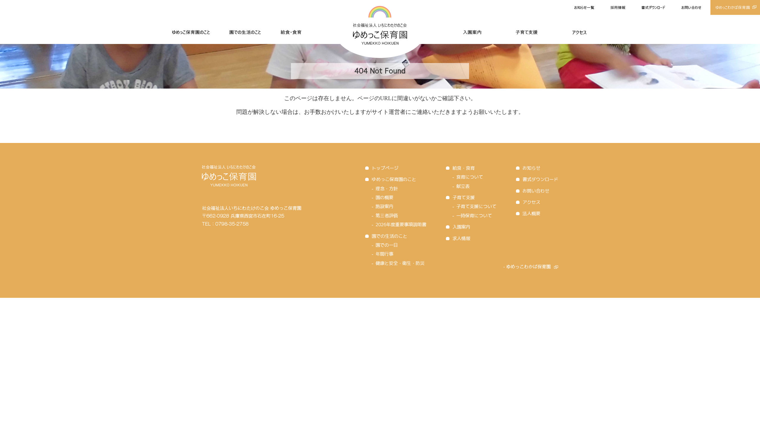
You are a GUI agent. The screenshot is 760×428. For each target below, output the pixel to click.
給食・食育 (463, 168)
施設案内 (384, 206)
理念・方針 (387, 188)
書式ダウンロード (540, 179)
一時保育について (474, 216)
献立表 (463, 186)
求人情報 (461, 238)
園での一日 (387, 245)
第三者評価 (387, 216)
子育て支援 (463, 197)
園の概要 (384, 197)
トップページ (385, 168)
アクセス (531, 202)
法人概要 (531, 213)
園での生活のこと (389, 236)
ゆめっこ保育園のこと (394, 179)
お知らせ (531, 168)
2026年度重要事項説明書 (401, 224)
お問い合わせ (535, 191)
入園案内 (461, 227)
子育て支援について (476, 206)
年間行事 (384, 254)
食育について (469, 177)
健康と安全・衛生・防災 (400, 263)
